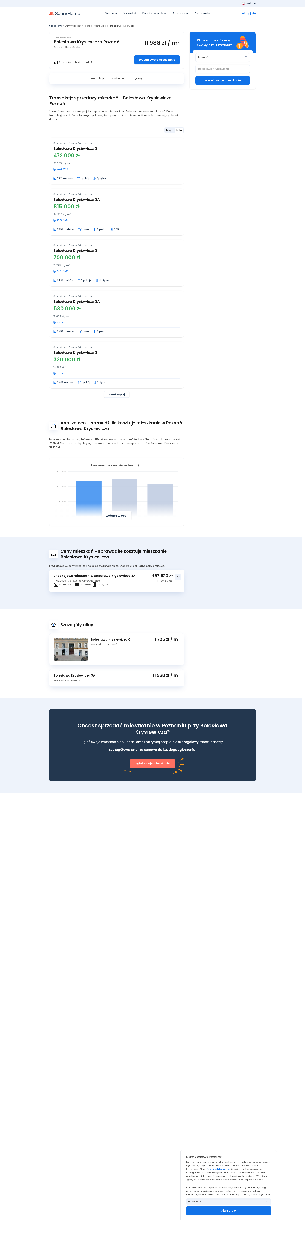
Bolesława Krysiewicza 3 (75, 148)
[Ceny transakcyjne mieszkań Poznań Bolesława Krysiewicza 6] (72, 649)
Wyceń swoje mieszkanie (157, 60)
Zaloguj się (248, 13)
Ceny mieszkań (73, 25)
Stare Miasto (101, 25)
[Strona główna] (64, 13)
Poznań (88, 25)
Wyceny (137, 78)
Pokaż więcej (116, 394)
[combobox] (220, 57)
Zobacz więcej (116, 516)
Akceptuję (228, 1211)
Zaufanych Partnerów (218, 1169)
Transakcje (97, 78)
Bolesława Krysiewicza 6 (110, 639)
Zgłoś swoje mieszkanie (152, 763)
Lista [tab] (179, 130)
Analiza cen (118, 78)
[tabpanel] (116, 268)
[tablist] (174, 130)
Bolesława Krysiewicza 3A (76, 199)
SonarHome (55, 25)
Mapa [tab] (169, 130)
